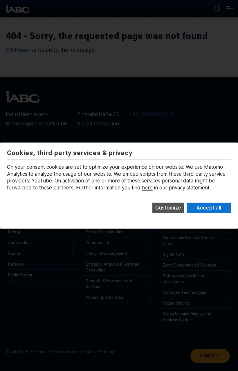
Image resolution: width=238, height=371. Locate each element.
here (147, 188)
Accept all (208, 208)
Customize (168, 208)
